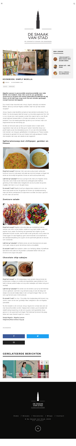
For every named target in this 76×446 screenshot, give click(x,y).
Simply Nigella (8, 317)
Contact (60, 416)
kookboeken (7, 327)
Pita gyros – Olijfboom (64, 73)
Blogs (5, 86)
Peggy (7, 82)
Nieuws (26, 416)
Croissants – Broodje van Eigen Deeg (65, 58)
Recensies (38, 416)
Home (16, 416)
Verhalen (11, 86)
